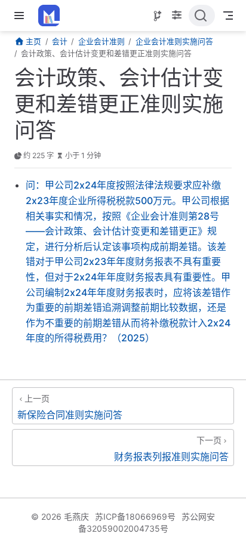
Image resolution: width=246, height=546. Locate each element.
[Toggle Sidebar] (21, 15)
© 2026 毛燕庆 (60, 516)
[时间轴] (157, 16)
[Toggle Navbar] (228, 15)
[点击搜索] (202, 15)
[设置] (176, 16)
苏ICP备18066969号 (135, 516)
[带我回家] (52, 15)
